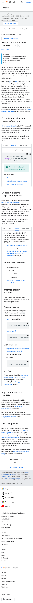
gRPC (11, 82)
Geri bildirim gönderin (11, 38)
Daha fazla (22, 145)
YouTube (4, 561)
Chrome (3, 575)
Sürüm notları (5, 522)
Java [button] (9, 228)
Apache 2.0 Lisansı (6, 476)
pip (8, 319)
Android (3, 572)
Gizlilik (9, 594)
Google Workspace (14, 28)
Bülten (3, 555)
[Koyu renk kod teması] (27, 154)
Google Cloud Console (7, 541)
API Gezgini (4, 544)
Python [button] (13, 145)
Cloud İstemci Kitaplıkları (9, 126)
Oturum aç (28, 2)
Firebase (3, 578)
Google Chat (6, 8)
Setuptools (10, 331)
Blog (2, 552)
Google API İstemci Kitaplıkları (11, 202)
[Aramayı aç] (22, 2)
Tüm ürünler (5, 587)
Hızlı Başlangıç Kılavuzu (15, 184)
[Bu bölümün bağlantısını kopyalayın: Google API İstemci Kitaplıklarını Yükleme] (24, 196)
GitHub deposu (12, 178)
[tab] (6, 145)
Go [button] (4, 228)
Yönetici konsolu (6, 535)
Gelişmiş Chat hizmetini (8, 417)
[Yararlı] (17, 34)
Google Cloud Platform (8, 581)
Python (11, 167)
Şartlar (3, 594)
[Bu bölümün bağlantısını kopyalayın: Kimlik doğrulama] (20, 424)
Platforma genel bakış (7, 516)
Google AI (4, 584)
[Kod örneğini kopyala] (30, 154)
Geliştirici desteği (6, 525)
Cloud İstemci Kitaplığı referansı (17, 181)
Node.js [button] (5, 145)
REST (17, 82)
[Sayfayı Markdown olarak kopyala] (19, 45)
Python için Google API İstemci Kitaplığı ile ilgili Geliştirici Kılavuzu (17, 253)
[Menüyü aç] (3, 2)
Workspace (17, 2)
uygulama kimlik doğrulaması (10, 437)
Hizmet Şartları (5, 527)
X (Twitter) (4, 558)
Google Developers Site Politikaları (13, 478)
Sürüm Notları (5, 49)
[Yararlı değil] (20, 34)
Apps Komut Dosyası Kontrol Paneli (11, 538)
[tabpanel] (16, 167)
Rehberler (6, 31)
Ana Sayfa (4, 28)
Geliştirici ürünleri (6, 519)
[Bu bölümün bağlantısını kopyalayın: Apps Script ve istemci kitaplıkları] (13, 396)
